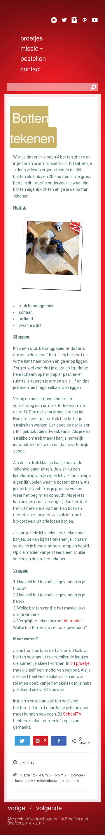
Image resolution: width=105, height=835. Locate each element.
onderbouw (70, 781)
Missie (29, 47)
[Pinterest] (82, 20)
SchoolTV (72, 714)
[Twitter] (62, 20)
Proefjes (31, 37)
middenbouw (47, 781)
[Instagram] (72, 20)
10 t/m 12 (27, 775)
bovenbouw (24, 781)
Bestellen (33, 58)
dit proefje (80, 663)
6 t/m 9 (60, 775)
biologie (77, 775)
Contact (30, 68)
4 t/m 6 (45, 775)
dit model (72, 621)
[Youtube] (93, 20)
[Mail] (52, 20)
